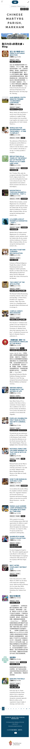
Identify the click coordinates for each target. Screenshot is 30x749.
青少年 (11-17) (14, 109)
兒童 (23, 137)
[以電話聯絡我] (28, 2)
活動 (21, 109)
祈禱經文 (23, 290)
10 (26, 709)
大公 (23, 348)
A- (24, 9)
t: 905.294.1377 (15, 724)
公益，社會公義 (14, 685)
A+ (21, 9)
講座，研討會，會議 (22, 350)
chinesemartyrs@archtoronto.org (15, 726)
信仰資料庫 (24, 168)
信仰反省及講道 (14, 170)
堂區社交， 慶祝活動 (15, 319)
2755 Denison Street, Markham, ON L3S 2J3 (15, 722)
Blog (12, 59)
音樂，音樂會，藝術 (15, 290)
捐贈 (15, 2)
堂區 (18, 59)
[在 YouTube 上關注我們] (15, 733)
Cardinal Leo (14, 430)
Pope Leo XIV (23, 430)
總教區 (18, 107)
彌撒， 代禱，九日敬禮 (15, 61)
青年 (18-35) (13, 575)
